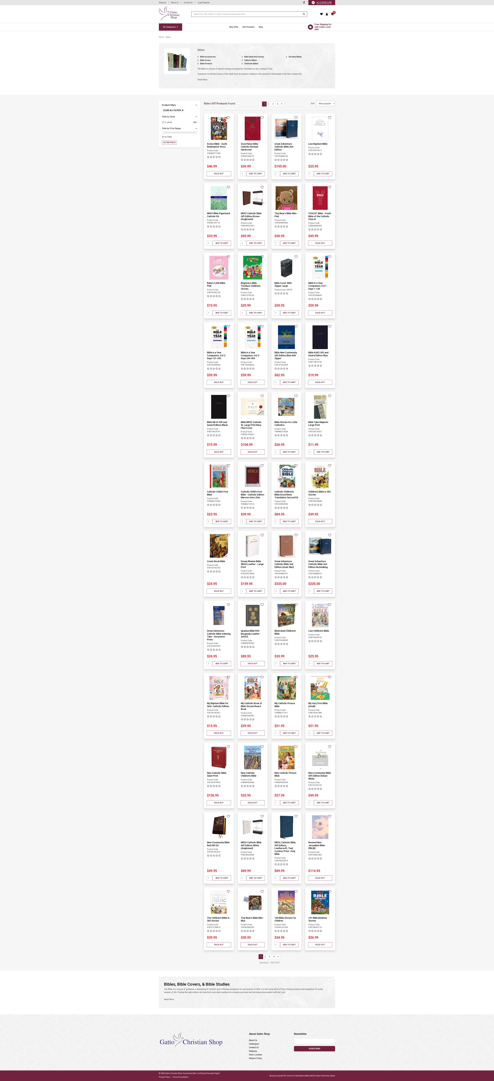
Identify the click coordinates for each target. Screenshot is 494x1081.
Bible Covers (205, 60)
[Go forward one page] (282, 104)
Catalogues (254, 1044)
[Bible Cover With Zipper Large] (286, 267)
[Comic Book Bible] (219, 546)
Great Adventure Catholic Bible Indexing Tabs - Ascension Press (219, 635)
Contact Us (188, 3)
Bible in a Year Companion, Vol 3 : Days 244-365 (250, 355)
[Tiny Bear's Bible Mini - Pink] (286, 198)
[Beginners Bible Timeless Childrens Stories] (253, 267)
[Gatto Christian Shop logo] (169, 14)
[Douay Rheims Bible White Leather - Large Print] (253, 546)
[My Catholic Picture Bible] (286, 688)
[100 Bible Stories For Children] (286, 902)
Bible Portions (206, 64)
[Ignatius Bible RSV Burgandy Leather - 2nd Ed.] (253, 615)
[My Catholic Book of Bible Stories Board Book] (253, 688)
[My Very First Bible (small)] (320, 688)
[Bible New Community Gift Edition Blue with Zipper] (286, 337)
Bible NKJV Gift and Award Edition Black (217, 423)
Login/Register (204, 3)
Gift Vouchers (248, 27)
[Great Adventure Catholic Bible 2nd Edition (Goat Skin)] (286, 546)
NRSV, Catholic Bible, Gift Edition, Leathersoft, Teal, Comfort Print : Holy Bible (285, 848)
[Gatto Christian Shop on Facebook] (304, 2)
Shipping (162, 3)
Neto (195, 1073)
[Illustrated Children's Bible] (286, 615)
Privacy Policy (164, 1077)
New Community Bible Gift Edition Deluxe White (319, 776)
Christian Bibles (295, 57)
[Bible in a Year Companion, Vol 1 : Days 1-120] (320, 267)
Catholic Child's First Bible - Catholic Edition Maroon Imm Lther (252, 494)
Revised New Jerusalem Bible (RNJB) (316, 845)
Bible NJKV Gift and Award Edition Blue (318, 354)
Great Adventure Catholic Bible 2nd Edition (284, 146)
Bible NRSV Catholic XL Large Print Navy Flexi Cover (251, 425)
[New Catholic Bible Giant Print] (219, 757)
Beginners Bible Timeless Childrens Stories (251, 286)
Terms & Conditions (180, 1077)
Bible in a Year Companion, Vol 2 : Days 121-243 (216, 355)
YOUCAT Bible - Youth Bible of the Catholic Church (319, 216)
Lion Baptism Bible (317, 143)
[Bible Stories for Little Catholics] (286, 406)
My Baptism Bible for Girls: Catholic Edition (218, 705)
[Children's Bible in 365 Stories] (320, 476)
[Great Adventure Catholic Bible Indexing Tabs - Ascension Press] (219, 615)
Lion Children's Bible (318, 630)
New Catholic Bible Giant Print (216, 774)
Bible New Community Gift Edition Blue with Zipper (286, 355)
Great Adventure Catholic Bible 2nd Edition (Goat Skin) (284, 564)
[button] (332, 14)
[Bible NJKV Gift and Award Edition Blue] (320, 337)
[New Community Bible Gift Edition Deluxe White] (320, 757)
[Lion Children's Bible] (320, 615)
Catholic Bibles (250, 60)
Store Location (255, 1054)
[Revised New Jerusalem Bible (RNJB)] (320, 827)
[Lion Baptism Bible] (320, 128)
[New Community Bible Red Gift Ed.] (219, 827)
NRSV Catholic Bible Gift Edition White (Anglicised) (251, 845)
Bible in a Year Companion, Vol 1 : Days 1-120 (318, 286)
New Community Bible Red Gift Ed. (218, 844)
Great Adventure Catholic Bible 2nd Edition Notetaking (318, 564)
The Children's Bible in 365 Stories (218, 919)
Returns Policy (255, 1058)
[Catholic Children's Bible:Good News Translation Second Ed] (286, 476)
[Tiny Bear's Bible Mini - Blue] (253, 902)
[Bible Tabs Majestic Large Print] (320, 406)
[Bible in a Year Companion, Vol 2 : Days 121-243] (219, 337)
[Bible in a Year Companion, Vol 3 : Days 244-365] (253, 337)
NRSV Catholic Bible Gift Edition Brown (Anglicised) (251, 216)
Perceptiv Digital (213, 1073)
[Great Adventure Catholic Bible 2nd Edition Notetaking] (320, 546)
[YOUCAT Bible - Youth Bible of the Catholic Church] (320, 198)
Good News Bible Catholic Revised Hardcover (249, 146)
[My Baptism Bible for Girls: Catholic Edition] (219, 688)
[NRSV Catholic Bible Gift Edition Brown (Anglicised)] (253, 198)
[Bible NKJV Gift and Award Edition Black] (219, 406)
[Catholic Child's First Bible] (219, 476)
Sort (313, 103)
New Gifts (233, 27)
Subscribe (314, 1048)
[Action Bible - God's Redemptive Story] (219, 128)
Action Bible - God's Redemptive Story (217, 145)
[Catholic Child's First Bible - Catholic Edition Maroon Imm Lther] (253, 476)
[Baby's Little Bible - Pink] (219, 267)
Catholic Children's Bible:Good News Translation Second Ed (286, 494)
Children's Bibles (251, 64)
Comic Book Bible (216, 561)
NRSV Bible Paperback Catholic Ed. (218, 215)
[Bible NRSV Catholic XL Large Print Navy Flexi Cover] (253, 406)
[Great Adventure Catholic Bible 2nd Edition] (286, 128)
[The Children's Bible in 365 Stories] (219, 902)
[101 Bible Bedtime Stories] (320, 902)
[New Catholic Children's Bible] (253, 757)
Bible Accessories (208, 57)
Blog (261, 27)
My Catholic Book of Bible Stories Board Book (251, 706)
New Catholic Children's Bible (248, 774)
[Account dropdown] (327, 14)
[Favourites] (321, 14)
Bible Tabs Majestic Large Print (318, 423)
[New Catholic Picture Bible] (286, 757)
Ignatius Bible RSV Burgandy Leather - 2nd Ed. (251, 633)
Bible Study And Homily (254, 57)
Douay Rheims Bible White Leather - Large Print (252, 564)
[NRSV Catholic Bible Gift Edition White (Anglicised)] (253, 827)
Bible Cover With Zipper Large (283, 284)
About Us (175, 3)
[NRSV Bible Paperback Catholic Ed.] (219, 198)
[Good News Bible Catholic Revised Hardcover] (253, 128)
